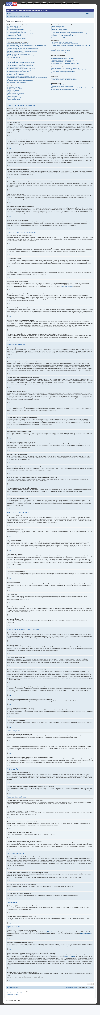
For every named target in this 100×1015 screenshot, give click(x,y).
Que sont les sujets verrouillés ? (14, 97)
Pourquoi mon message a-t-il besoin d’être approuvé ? (20, 80)
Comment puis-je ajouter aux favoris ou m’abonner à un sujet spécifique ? (68, 69)
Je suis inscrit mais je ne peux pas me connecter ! (19, 31)
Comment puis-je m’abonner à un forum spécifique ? (63, 71)
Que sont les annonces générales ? (15, 93)
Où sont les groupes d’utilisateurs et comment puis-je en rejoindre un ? (67, 31)
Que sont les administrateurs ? (58, 26)
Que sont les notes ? (12, 96)
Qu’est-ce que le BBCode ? (13, 87)
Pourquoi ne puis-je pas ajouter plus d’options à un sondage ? (21, 68)
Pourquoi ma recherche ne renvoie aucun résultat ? (63, 58)
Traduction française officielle (13, 992)
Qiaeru (22, 992)
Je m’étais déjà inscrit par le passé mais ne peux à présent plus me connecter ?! (26, 34)
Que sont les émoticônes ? (13, 90)
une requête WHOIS (69, 956)
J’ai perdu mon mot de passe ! (14, 35)
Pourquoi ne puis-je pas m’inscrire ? (15, 29)
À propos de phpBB (85, 933)
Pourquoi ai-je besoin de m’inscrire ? (15, 26)
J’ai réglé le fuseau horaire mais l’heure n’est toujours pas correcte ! (23, 48)
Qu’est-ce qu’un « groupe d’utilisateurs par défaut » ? (63, 35)
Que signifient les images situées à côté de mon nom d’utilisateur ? (22, 51)
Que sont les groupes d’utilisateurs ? (59, 29)
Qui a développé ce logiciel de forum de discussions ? (63, 84)
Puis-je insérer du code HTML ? (14, 88)
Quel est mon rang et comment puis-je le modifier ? (19, 54)
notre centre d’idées (14, 946)
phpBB (15, 991)
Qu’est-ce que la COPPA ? (13, 27)
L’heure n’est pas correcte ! (13, 46)
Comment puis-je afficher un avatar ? (15, 52)
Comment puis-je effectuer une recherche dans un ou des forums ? (67, 57)
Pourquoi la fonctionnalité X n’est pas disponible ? (62, 86)
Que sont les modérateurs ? (57, 27)
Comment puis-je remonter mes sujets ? (16, 82)
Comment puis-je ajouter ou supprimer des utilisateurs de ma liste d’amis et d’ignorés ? (71, 52)
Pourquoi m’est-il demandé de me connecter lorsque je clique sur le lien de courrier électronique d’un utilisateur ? (26, 56)
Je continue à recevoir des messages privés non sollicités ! (65, 43)
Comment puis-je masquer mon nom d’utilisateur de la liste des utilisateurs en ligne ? (27, 45)
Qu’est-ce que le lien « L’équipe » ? (59, 37)
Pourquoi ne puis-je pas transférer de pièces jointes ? (19, 73)
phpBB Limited (49, 932)
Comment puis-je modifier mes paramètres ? (17, 43)
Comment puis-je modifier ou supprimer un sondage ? (19, 70)
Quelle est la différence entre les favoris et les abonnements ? (65, 68)
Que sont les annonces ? (13, 94)
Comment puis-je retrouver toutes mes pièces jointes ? (64, 79)
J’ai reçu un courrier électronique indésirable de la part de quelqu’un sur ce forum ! (70, 45)
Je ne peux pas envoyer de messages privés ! (62, 42)
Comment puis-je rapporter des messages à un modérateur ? (21, 76)
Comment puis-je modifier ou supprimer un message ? (20, 64)
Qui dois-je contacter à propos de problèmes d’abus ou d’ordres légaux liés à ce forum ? (72, 87)
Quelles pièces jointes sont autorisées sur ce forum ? (63, 78)
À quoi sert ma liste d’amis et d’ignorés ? (60, 50)
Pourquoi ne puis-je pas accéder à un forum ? (18, 71)
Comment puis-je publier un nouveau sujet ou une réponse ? (21, 62)
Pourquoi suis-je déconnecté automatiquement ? (18, 37)
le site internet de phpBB (66, 286)
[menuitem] (9, 14)
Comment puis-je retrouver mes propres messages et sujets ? (65, 63)
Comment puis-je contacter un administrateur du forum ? (64, 89)
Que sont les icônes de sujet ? (14, 99)
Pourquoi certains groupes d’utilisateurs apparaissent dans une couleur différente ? (70, 34)
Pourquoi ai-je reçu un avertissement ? (16, 74)
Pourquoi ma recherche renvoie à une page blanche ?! (64, 60)
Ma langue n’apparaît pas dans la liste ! (16, 49)
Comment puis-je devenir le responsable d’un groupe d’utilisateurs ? (67, 32)
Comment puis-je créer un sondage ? (16, 67)
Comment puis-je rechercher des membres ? (61, 61)
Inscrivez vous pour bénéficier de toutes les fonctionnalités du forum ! (27, 10)
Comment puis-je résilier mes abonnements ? (61, 72)
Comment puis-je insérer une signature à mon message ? (20, 65)
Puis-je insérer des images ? (13, 92)
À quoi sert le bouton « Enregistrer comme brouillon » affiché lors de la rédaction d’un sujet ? (27, 78)
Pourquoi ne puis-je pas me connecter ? (16, 32)
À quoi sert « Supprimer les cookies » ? (16, 38)
